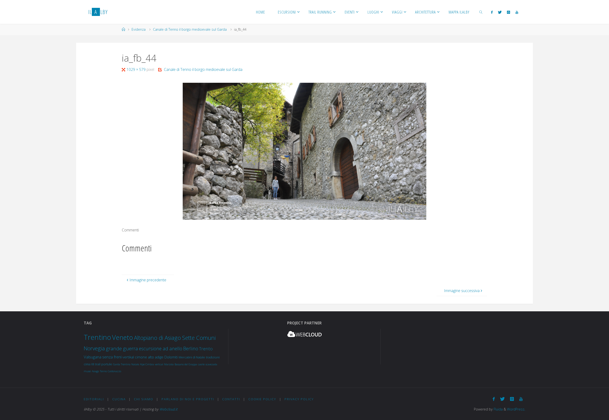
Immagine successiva (462, 290)
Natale (135, 364)
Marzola (169, 364)
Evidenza (139, 29)
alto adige (155, 357)
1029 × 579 (137, 69)
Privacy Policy (299, 399)
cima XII (89, 364)
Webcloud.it (168, 409)
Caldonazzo (114, 371)
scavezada (211, 364)
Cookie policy (262, 399)
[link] (481, 12)
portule (106, 364)
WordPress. (516, 409)
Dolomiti (171, 357)
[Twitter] (499, 12)
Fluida (498, 409)
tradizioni (213, 357)
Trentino (97, 337)
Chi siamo (143, 399)
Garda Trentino (121, 364)
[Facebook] (491, 12)
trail (97, 364)
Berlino (190, 348)
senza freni (112, 357)
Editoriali (94, 399)
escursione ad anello (160, 348)
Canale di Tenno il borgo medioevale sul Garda (190, 29)
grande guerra (122, 348)
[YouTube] (517, 12)
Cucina (119, 399)
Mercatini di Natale (192, 357)
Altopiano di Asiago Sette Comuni (175, 338)
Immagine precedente (147, 280)
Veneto (122, 337)
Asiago (95, 371)
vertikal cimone (135, 357)
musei (87, 371)
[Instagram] (508, 12)
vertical (159, 364)
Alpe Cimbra (147, 364)
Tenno (103, 371)
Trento (206, 349)
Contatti (231, 399)
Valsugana (92, 357)
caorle (201, 364)
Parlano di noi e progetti (188, 399)
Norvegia (94, 348)
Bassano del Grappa (186, 364)
